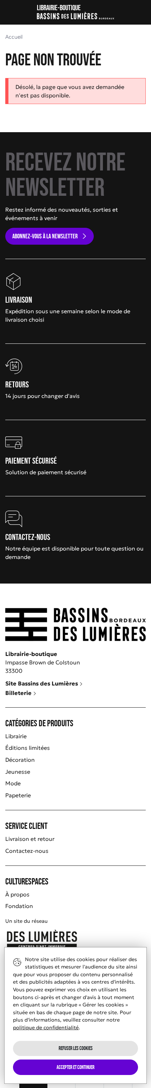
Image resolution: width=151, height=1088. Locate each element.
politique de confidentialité (46, 1027)
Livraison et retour (29, 838)
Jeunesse (17, 771)
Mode (13, 783)
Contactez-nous (26, 850)
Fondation (19, 905)
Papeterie (18, 795)
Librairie (16, 736)
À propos (17, 894)
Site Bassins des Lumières (42, 683)
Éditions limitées (27, 747)
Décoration (20, 759)
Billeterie (19, 692)
